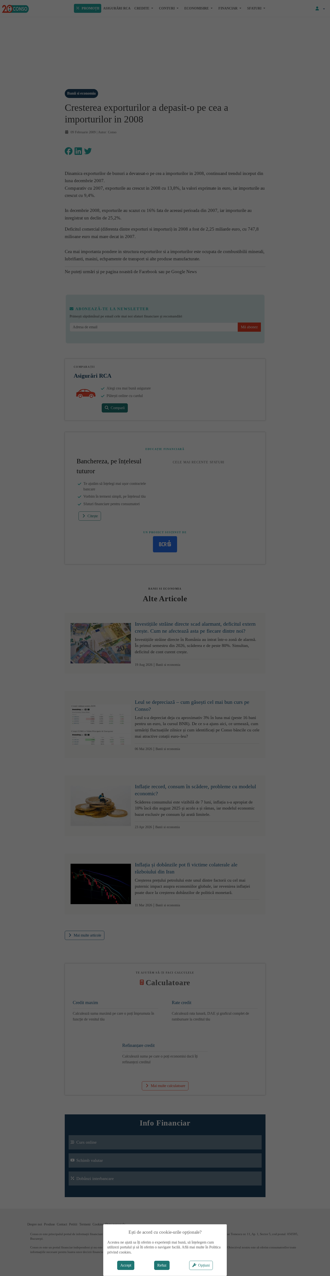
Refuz (161, 1265)
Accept (125, 1265)
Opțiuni (204, 1265)
